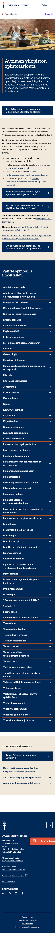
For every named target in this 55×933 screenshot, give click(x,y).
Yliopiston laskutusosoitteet (13, 869)
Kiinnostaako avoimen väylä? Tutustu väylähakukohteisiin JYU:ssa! (25, 207)
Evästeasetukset (8, 881)
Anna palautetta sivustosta (13, 875)
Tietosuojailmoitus (27, 917)
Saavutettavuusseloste (27, 920)
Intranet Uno (27, 923)
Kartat (16, 858)
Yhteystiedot (7, 858)
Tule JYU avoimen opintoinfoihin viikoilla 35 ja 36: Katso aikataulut (23, 110)
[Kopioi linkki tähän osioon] (51, 271)
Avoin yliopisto (11, 14)
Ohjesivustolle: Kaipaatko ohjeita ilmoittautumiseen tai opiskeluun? (23, 247)
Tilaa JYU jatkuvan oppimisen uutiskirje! (21, 756)
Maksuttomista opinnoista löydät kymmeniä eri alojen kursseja (23, 193)
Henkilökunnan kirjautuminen (27, 927)
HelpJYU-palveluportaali (12, 861)
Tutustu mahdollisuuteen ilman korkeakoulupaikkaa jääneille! (26, 181)
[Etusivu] (15, 5)
